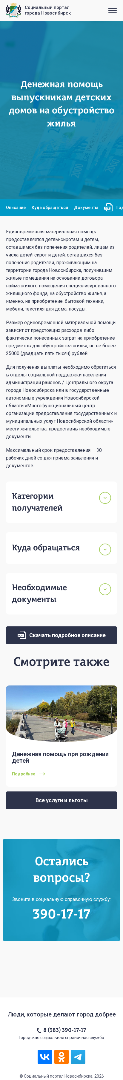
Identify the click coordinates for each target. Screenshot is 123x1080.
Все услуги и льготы (62, 800)
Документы (86, 207)
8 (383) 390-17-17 (64, 1030)
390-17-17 (61, 915)
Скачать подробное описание (67, 635)
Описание (16, 207)
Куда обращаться (50, 207)
